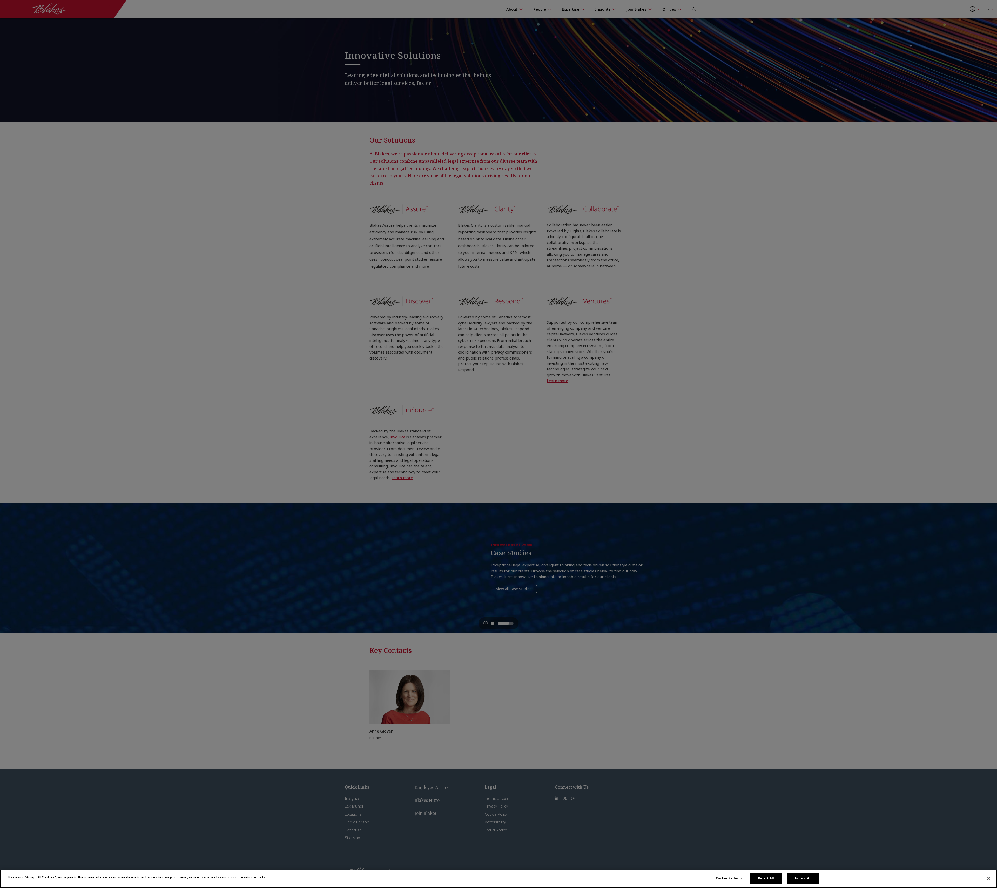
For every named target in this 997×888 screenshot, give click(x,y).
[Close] (988, 878)
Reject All (766, 878)
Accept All (802, 878)
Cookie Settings (729, 878)
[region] (498, 879)
